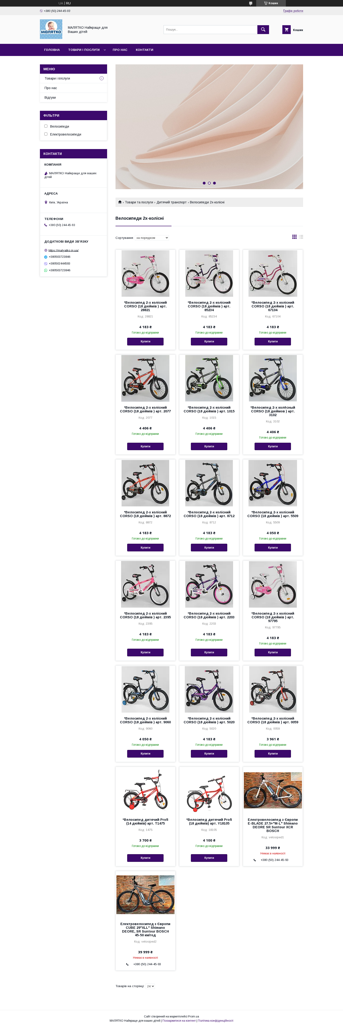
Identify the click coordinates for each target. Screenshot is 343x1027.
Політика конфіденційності (215, 1020)
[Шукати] (263, 29)
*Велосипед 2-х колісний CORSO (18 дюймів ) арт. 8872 (145, 514)
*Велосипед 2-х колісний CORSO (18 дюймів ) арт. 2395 (145, 615)
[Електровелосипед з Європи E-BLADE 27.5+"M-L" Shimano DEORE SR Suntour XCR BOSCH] (273, 790)
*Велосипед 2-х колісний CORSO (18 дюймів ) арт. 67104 (273, 306)
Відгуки (50, 97)
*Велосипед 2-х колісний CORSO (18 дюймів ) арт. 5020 (209, 720)
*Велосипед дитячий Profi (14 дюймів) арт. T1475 (145, 821)
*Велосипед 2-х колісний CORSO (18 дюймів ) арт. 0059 (272, 720)
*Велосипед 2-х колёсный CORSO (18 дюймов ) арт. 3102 (273, 411)
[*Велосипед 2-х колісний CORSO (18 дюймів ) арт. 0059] (273, 689)
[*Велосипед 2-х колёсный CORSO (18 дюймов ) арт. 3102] (273, 378)
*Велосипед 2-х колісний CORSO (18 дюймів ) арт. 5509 (272, 514)
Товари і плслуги (57, 78)
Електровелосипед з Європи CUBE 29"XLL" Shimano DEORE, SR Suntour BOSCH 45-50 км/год (145, 929)
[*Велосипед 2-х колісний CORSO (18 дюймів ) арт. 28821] (145, 273)
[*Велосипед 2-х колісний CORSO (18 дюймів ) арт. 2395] (145, 584)
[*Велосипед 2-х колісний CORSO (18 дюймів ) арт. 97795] (273, 584)
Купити (145, 341)
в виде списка (301, 238)
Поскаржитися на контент (179, 1020)
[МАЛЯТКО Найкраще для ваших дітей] (51, 38)
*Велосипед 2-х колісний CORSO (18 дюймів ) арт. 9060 (145, 720)
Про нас (120, 50)
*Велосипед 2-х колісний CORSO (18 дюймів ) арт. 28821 (145, 306)
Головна (52, 50)
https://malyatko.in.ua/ (64, 250)
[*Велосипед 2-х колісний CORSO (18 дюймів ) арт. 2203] (209, 584)
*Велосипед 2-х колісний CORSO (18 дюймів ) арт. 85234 (209, 306)
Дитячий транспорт (172, 202)
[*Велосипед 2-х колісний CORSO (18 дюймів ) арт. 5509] (273, 483)
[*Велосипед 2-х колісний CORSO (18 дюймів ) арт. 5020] (209, 689)
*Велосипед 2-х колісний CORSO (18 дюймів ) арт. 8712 (209, 514)
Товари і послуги (84, 50)
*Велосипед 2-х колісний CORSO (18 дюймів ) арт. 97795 (273, 617)
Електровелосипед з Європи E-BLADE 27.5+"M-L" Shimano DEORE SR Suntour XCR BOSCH (273, 825)
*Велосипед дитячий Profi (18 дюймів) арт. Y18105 (209, 821)
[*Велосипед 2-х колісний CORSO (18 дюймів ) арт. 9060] (145, 689)
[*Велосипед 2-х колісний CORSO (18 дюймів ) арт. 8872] (145, 483)
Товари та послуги (139, 202)
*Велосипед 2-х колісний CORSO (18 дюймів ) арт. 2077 (145, 409)
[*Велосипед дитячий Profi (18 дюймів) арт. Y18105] (209, 790)
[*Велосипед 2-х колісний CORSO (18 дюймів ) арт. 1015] (209, 378)
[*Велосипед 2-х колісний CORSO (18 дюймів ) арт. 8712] (209, 483)
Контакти (144, 50)
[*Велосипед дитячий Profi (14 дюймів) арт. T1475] (145, 790)
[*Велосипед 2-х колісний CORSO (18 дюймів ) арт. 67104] (273, 273)
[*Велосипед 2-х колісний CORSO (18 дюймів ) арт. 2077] (145, 378)
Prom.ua (193, 1016)
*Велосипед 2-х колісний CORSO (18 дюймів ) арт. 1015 (209, 409)
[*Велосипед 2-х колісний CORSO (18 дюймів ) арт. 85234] (209, 273)
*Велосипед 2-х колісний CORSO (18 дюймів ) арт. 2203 (209, 615)
